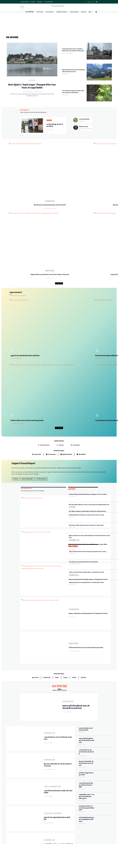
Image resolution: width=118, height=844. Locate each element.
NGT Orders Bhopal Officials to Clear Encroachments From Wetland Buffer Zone (89, 505)
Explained (61, 445)
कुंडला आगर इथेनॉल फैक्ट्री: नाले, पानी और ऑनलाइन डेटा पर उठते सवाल (72, 781)
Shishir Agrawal (28, 91)
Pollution (83, 677)
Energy (65, 677)
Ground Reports (76, 445)
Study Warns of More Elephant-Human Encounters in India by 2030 (86, 525)
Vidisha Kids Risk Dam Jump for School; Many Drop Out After (86, 648)
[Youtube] (97, 2)
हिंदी (79, 703)
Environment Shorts (44, 445)
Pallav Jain (100, 423)
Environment (52, 454)
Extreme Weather (49, 201)
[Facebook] (94, 2)
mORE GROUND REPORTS (26, 488)
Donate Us (33, 1)
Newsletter (40, 1)
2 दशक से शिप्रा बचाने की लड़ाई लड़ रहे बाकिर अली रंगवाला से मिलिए (71, 815)
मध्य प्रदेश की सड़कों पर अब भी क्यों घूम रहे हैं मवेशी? (90, 733)
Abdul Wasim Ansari (67, 53)
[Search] (96, 12)
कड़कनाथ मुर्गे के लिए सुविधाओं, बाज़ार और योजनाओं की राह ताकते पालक (95, 743)
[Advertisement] (59, 23)
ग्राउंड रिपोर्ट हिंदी (59, 686)
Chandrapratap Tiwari (50, 208)
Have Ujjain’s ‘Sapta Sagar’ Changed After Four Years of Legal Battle (32, 86)
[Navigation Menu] (22, 7)
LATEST (72, 489)
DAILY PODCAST (24, 110)
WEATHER (73, 546)
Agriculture (37, 454)
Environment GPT (49, 1)
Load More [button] (59, 427)
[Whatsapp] (86, 2)
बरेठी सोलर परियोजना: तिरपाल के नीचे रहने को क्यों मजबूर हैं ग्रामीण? (27, 421)
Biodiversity (46, 677)
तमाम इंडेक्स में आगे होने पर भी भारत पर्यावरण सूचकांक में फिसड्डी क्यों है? (95, 805)
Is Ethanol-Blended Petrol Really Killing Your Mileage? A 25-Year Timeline (88, 494)
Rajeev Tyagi (50, 278)
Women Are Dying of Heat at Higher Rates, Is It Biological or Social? (75, 578)
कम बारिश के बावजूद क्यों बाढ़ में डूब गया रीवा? (89, 774)
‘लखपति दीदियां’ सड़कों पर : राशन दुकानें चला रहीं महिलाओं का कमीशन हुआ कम (97, 794)
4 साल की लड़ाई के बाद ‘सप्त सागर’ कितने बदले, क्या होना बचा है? (71, 746)
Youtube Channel (25, 1)
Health (74, 677)
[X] (89, 2)
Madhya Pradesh (50, 270)
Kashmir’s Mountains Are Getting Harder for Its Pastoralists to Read (88, 613)
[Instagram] (91, 2)
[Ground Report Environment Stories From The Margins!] (59, 7)
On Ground (40, 12)
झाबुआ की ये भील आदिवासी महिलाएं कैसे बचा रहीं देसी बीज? (25, 356)
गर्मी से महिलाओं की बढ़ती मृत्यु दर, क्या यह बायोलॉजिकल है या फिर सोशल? (96, 815)
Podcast (83, 12)
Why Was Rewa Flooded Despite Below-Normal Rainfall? (50, 205)
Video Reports (74, 12)
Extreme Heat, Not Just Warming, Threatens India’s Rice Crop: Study (86, 515)
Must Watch (82, 454)
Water (57, 677)
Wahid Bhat (65, 74)
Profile (58, 810)
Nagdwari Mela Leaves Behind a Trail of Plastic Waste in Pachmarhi (50, 274)
